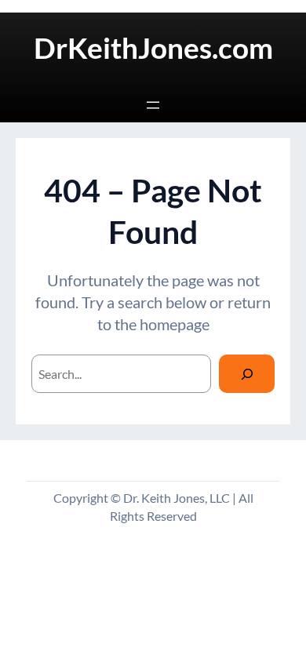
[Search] (247, 374)
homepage (174, 324)
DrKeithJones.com (153, 48)
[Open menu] (153, 105)
